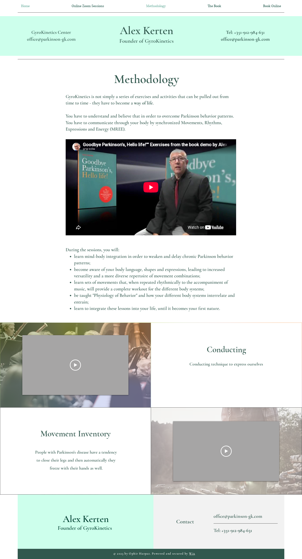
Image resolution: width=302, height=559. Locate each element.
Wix (192, 553)
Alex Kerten (146, 30)
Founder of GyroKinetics (146, 41)
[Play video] (75, 365)
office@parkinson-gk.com (51, 39)
